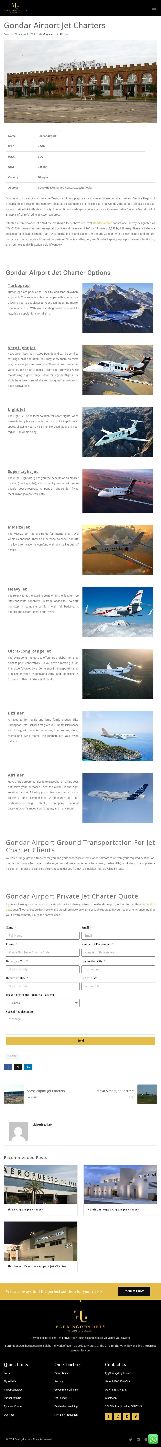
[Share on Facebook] (8, 1067)
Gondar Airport (102, 223)
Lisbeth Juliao (42, 1124)
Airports (64, 34)
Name (10, 927)
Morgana (48, 34)
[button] (154, 8)
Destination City (92, 961)
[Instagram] (117, 1416)
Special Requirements (20, 1011)
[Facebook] (146, 1439)
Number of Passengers (96, 944)
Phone (10, 944)
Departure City (16, 961)
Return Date (89, 978)
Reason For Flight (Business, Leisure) (30, 995)
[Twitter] (130, 1439)
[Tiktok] (135, 1416)
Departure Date (16, 978)
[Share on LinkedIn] (28, 1067)
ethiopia (11, 1055)
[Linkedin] (126, 1416)
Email (85, 927)
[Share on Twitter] (18, 1067)
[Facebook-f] (108, 1416)
